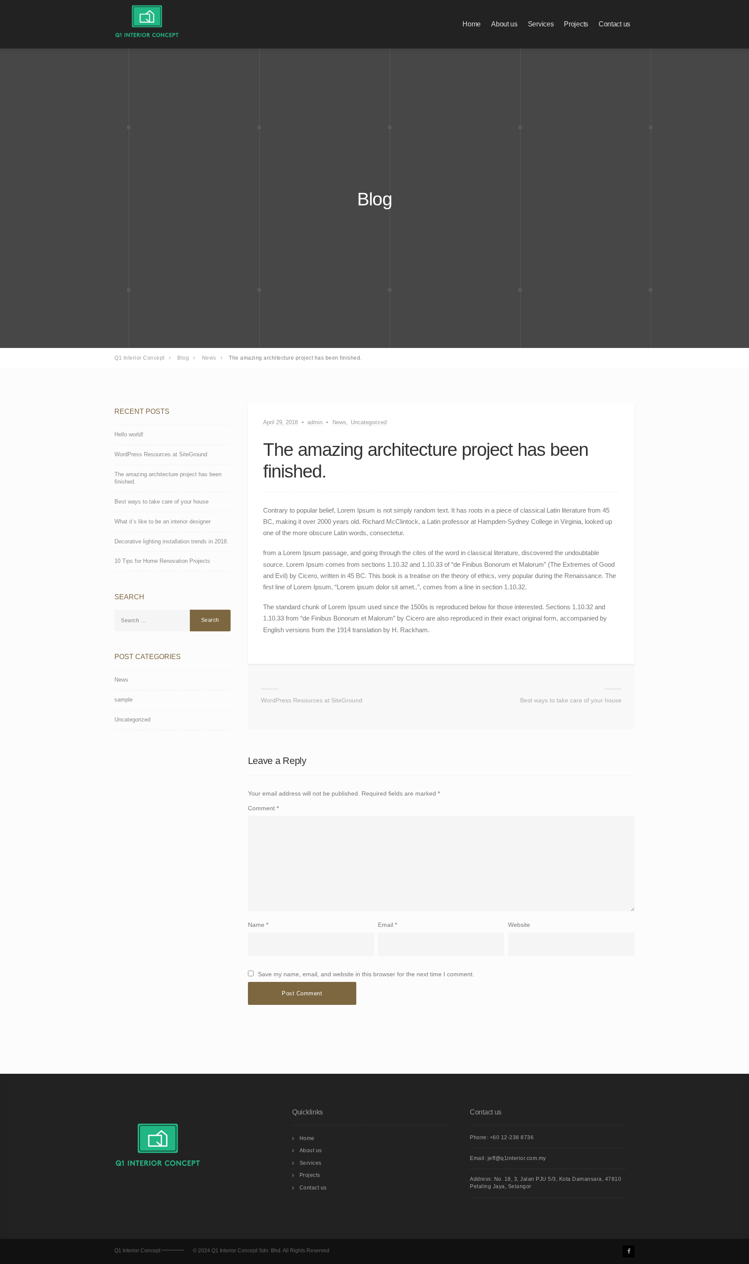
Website (519, 924)
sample (123, 699)
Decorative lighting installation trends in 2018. (171, 541)
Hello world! (128, 434)
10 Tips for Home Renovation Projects (162, 561)
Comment (263, 808)
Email (385, 924)
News (339, 422)
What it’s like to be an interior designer (162, 521)
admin (314, 422)
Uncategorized (369, 422)
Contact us (614, 24)
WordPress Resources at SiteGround (311, 700)
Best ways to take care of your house (571, 700)
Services (541, 24)
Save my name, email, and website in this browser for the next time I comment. (366, 974)
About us (504, 24)
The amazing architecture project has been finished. (167, 478)
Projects (576, 24)
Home (471, 24)
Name (256, 924)
